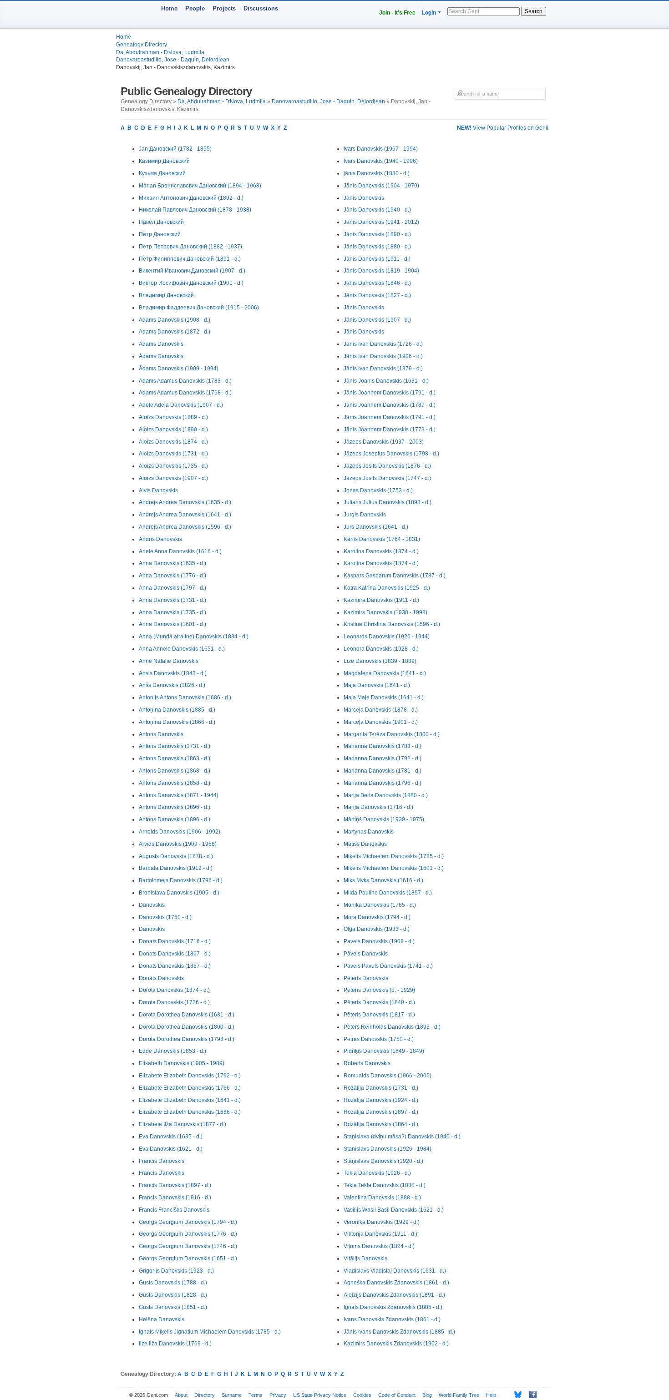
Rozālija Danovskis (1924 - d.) (381, 1100)
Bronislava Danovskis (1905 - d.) (179, 893)
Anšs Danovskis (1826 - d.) (172, 685)
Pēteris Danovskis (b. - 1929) (379, 990)
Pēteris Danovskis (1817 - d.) (379, 1014)
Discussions (260, 8)
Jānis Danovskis (364, 198)
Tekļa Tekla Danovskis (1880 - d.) (385, 1185)
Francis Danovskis (161, 1161)
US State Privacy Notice (319, 1395)
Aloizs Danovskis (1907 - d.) (173, 478)
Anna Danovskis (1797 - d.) (172, 588)
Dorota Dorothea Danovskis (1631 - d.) (186, 1014)
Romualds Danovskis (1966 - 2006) (387, 1075)
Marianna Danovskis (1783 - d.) (382, 746)
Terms (255, 1395)
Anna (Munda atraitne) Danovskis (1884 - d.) (193, 636)
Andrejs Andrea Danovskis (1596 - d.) (185, 527)
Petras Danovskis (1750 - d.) (379, 1039)
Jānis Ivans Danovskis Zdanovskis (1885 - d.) (399, 1332)
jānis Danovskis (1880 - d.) (377, 173)
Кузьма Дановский (162, 173)
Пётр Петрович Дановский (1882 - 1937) (190, 246)
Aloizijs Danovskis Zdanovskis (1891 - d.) (394, 1295)
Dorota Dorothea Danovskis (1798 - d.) (186, 1039)
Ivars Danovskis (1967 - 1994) (381, 149)
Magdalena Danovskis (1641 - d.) (385, 673)
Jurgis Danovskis (365, 514)
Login (429, 13)
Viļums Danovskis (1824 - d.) (379, 1246)
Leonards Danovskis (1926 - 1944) (387, 636)
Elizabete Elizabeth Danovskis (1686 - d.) (190, 1112)
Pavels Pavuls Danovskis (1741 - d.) (388, 966)
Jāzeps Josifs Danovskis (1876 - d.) (387, 466)
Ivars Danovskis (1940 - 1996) (381, 161)
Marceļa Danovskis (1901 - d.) (381, 722)
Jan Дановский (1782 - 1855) (175, 149)
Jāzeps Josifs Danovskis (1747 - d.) (387, 478)
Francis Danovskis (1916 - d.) (175, 1197)
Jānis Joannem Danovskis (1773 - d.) (390, 429)
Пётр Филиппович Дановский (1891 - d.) (190, 259)
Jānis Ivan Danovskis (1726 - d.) (383, 344)
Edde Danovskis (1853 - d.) (172, 1051)
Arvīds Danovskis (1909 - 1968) (178, 844)
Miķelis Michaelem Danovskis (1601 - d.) (394, 868)
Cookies (362, 1395)
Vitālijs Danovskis (365, 1258)
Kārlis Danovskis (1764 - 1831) (382, 539)
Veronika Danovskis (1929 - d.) (382, 1222)
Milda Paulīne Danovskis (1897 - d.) (388, 893)
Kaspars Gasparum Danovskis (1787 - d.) (395, 575)
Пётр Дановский (160, 234)
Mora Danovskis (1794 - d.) (377, 917)
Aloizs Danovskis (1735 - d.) (173, 466)
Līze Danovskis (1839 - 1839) (380, 661)
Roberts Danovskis (367, 1063)
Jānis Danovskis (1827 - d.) (377, 295)
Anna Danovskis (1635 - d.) (172, 563)
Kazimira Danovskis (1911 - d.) (381, 600)
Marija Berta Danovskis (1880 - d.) (386, 795)
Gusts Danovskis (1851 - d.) (173, 1307)
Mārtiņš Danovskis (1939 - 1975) (384, 819)
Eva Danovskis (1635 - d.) (171, 1136)
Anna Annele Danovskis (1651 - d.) (182, 649)
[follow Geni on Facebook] (530, 1394)
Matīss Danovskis (365, 844)
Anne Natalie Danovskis (168, 661)
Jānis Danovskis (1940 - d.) (377, 210)
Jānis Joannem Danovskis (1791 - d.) (390, 392)
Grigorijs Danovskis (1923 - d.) (176, 1271)
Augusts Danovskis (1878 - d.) (176, 856)
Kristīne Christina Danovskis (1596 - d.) (392, 624)
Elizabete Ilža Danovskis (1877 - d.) (182, 1124)
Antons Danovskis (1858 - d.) (174, 783)
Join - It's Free (397, 13)
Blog (427, 1395)
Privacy (277, 1395)
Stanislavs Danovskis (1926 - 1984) (387, 1149)
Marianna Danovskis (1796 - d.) (382, 783)
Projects (224, 8)
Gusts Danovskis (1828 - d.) (173, 1295)
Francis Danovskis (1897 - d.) (175, 1185)
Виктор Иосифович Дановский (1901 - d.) (191, 283)
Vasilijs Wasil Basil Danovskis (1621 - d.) (394, 1210)
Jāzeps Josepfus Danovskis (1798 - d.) (391, 453)
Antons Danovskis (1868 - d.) (174, 771)
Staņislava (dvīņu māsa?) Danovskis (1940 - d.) (402, 1136)
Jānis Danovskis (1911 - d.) (377, 259)
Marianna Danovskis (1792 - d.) (382, 758)
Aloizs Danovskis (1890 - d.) (173, 429)
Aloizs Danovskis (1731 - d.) (173, 453)
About (181, 1395)
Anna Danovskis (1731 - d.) (172, 600)
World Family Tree (459, 1395)
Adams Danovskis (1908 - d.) (174, 320)
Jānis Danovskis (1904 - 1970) (381, 185)
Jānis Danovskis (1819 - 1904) (381, 271)
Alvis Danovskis (158, 490)
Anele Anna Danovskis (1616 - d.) (180, 551)
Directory (204, 1395)
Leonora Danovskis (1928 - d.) (381, 649)
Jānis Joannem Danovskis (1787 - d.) (390, 405)
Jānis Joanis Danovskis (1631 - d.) (386, 381)
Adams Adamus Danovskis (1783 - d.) (185, 381)
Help (491, 1395)
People (195, 8)
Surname (232, 1395)
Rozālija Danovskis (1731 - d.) (381, 1088)
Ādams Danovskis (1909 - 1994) (178, 368)
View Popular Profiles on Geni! (502, 128)
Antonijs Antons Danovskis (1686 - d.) (185, 697)
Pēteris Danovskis (366, 978)
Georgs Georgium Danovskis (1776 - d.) (188, 1234)
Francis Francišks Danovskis (174, 1210)
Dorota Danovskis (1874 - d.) (174, 990)
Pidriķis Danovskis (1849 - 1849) (384, 1051)
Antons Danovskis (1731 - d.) (174, 746)
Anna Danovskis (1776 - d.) (172, 575)
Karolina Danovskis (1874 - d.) (381, 551)
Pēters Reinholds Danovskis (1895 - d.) (392, 1027)
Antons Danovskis (161, 734)
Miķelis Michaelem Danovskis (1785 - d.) (394, 856)
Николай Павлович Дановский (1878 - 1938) (195, 210)
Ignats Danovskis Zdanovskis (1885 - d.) (393, 1307)
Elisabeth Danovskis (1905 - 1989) (181, 1063)
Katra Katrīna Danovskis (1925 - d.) (387, 588)
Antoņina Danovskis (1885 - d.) (177, 710)
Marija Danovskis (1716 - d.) (378, 807)
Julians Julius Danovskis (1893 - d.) (387, 502)
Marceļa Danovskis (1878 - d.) (381, 710)
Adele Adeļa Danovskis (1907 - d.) (181, 405)
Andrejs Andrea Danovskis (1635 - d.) (185, 502)
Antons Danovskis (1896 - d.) (174, 807)
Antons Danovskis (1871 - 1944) (178, 795)
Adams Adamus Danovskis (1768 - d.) (185, 392)
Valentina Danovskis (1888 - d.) (382, 1197)
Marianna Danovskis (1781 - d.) (382, 771)
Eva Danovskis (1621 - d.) (171, 1149)
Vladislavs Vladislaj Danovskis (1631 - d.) (395, 1271)
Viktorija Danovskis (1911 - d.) (380, 1234)
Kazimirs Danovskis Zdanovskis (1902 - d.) (396, 1343)
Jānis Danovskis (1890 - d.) (377, 234)
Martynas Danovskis (369, 832)
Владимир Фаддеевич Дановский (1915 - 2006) (199, 307)
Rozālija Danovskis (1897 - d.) (381, 1112)
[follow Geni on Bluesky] (515, 1394)
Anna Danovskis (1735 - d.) (172, 612)
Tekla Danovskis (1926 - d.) (377, 1173)
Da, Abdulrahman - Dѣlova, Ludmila (160, 52)
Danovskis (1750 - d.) (165, 917)
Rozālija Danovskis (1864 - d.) (381, 1124)
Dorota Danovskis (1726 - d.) (174, 1002)
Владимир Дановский (166, 295)
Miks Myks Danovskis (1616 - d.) (383, 880)
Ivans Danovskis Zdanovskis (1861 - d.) (392, 1319)
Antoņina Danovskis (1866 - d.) (177, 722)
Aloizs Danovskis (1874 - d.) (173, 442)
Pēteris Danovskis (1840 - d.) (379, 1002)
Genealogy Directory (141, 44)
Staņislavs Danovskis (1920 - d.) (383, 1161)
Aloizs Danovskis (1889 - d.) (173, 417)
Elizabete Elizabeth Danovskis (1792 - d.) (190, 1075)
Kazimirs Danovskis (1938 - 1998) (385, 612)
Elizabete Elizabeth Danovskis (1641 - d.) (190, 1100)
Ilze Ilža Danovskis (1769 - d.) (175, 1343)
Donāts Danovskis (161, 978)
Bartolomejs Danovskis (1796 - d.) (181, 880)
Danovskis (152, 905)
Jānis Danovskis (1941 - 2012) (381, 222)
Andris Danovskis (160, 539)
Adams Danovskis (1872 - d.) (174, 332)
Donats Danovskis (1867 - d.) (175, 953)
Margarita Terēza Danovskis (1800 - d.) (392, 734)
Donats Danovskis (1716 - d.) (175, 941)
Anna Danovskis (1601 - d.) (172, 624)
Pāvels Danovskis (366, 953)
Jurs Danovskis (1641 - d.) (376, 527)
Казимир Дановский (164, 161)
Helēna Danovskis (161, 1319)
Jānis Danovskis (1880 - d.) (377, 246)
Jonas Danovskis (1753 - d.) (378, 490)
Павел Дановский (161, 222)
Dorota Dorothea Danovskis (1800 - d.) (186, 1027)
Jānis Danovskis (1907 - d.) (377, 320)
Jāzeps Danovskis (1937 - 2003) (384, 442)
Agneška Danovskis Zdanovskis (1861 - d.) (396, 1282)
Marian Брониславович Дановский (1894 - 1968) (200, 185)
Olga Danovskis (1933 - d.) (377, 929)
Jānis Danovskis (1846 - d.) (377, 283)
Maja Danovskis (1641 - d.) (377, 685)
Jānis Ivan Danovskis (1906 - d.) (383, 356)
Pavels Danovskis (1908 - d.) (379, 941)
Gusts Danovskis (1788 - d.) (173, 1282)
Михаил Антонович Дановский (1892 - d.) (191, 198)
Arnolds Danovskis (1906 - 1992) (179, 832)
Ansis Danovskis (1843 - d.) (173, 673)
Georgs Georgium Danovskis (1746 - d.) (188, 1246)
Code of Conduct (397, 1395)
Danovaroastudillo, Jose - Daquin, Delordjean (172, 59)
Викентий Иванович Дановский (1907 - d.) (192, 271)
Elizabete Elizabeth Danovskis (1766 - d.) (190, 1088)
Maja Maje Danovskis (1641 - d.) (384, 697)
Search (533, 11)
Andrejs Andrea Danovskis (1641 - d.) (185, 514)
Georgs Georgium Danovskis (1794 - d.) (188, 1222)
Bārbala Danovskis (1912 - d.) (176, 868)
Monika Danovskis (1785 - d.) (380, 905)
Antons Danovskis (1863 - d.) (174, 758)
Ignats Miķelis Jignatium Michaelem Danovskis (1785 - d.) (210, 1332)
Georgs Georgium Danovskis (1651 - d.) (188, 1258)
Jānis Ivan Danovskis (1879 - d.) (383, 368)
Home (169, 8)
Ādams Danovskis (161, 344)
